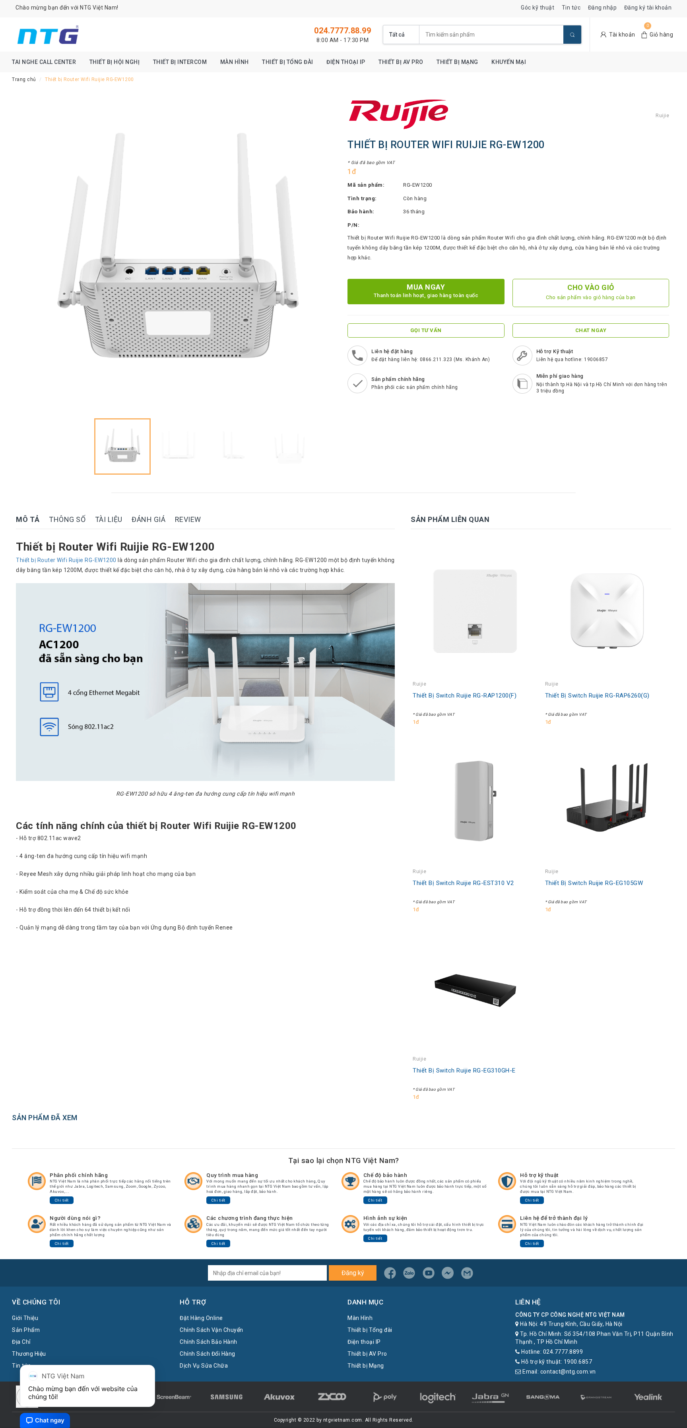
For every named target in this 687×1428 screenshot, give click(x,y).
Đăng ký (353, 1273)
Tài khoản (622, 34)
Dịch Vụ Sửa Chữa (204, 1365)
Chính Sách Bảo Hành (208, 1342)
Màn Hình (234, 62)
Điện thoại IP (345, 62)
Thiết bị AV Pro (400, 62)
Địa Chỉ (21, 1342)
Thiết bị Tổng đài (287, 62)
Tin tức (571, 7)
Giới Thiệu (25, 1318)
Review (188, 519)
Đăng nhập (602, 7)
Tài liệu (108, 519)
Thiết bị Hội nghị (114, 62)
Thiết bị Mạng (457, 62)
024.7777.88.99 (342, 30)
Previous (32, 254)
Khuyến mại (508, 62)
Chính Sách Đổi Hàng (207, 1354)
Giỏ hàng (661, 34)
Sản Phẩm (26, 1330)
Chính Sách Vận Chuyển (211, 1330)
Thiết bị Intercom (180, 62)
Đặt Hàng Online (201, 1318)
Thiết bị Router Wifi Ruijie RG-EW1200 (66, 560)
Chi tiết (62, 1200)
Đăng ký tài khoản (648, 7)
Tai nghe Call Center (44, 62)
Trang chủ (24, 79)
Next (326, 254)
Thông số (67, 519)
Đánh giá (148, 519)
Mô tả (28, 519)
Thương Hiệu (29, 1354)
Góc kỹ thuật (537, 7)
